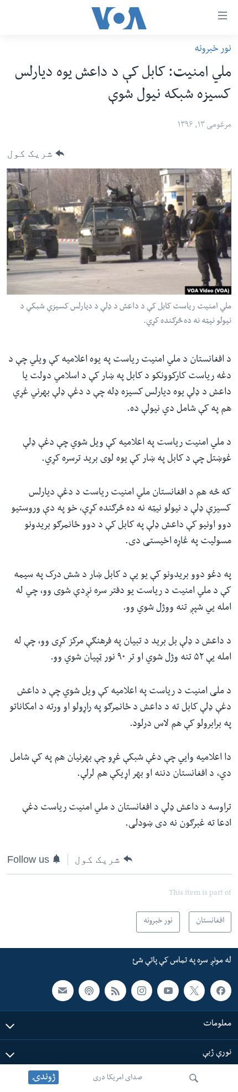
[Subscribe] (62, 990)
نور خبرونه (212, 49)
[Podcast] (89, 990)
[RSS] (115, 990)
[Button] (35, 153)
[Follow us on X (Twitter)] (194, 990)
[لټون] (193, 1078)
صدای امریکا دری (117, 1078)
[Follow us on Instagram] (141, 990)
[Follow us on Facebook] (220, 990)
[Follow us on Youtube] (167, 990)
